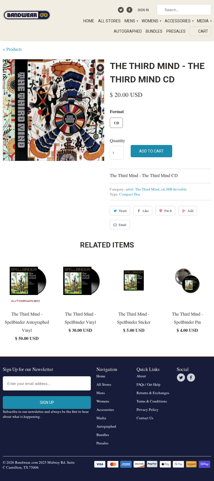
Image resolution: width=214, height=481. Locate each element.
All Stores (109, 21)
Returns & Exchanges (153, 392)
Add (190, 210)
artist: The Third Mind (142, 189)
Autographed (128, 31)
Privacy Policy (148, 409)
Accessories (179, 21)
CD (116, 122)
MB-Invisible (176, 189)
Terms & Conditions (152, 401)
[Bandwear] (27, 14)
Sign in (143, 10)
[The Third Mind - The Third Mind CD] (53, 110)
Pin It (168, 210)
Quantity (117, 140)
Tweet (123, 210)
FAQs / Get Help (148, 384)
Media (204, 21)
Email (122, 224)
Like (146, 210)
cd (163, 189)
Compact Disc (129, 194)
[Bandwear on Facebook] (130, 11)
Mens (131, 21)
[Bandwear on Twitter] (121, 11)
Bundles (154, 31)
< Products (12, 49)
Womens (151, 21)
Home (88, 21)
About (141, 375)
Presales (176, 31)
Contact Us (145, 417)
